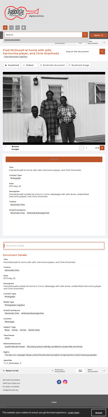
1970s (7, 338)
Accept (98, 413)
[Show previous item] (81, 147)
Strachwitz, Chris (18, 205)
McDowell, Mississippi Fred (38, 213)
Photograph (16, 178)
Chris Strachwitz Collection (15, 57)
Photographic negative (15, 305)
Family (15, 330)
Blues (7, 330)
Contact (54, 402)
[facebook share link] (59, 382)
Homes (23, 330)
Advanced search (12, 40)
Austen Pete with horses (15, 347)
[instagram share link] (65, 382)
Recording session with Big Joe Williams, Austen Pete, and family (54, 347)
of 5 (97, 148)
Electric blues (34, 330)
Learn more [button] (73, 412)
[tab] (54, 159)
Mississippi (9, 322)
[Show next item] (102, 147)
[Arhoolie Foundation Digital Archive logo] (25, 12)
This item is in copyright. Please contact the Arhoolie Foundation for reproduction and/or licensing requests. (51, 355)
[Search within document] (102, 51)
